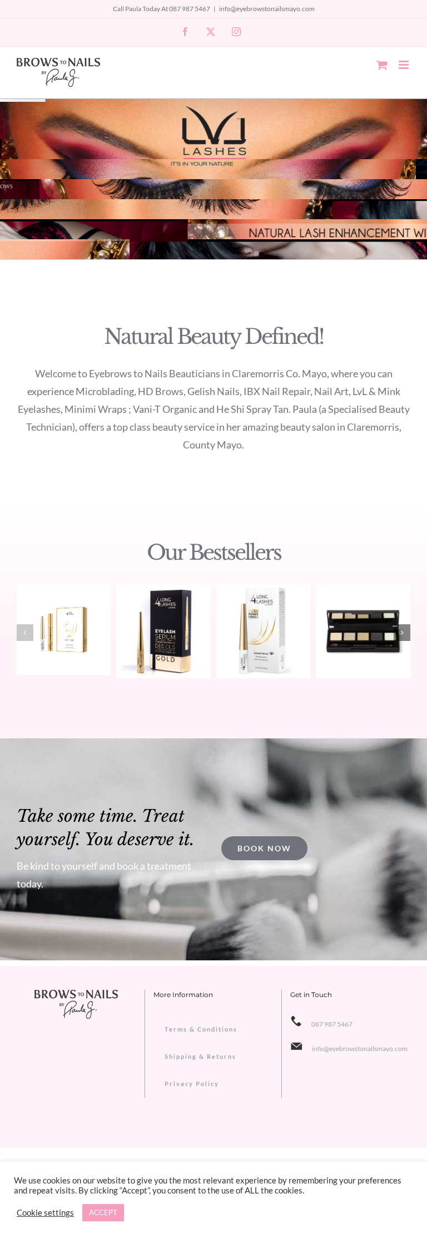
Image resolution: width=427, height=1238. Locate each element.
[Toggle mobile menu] (404, 65)
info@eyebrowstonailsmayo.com (267, 8)
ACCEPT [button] (103, 1212)
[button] (25, 632)
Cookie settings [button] (45, 1212)
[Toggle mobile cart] (382, 65)
